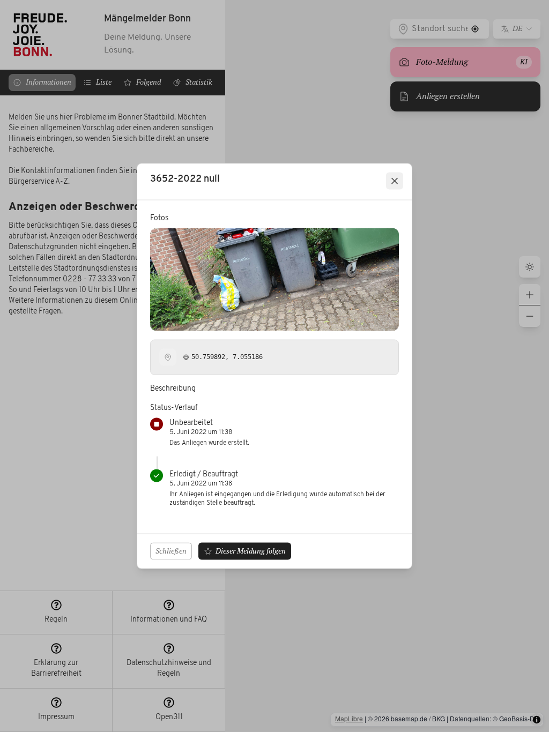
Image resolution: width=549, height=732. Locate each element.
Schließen (171, 550)
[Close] (394, 181)
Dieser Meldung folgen (251, 550)
